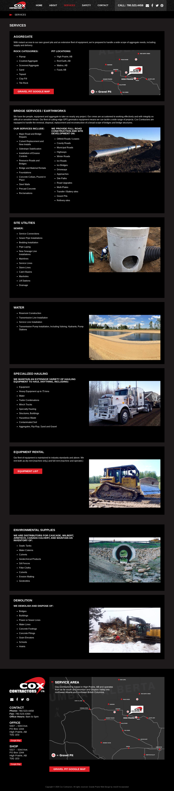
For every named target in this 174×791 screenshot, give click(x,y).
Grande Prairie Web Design (99, 787)
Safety (86, 5)
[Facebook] (152, 5)
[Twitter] (157, 5)
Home (39, 5)
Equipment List (28, 471)
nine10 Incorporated (121, 787)
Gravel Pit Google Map (34, 91)
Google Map (15, 740)
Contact (103, 5)
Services (69, 5)
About (53, 5)
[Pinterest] (162, 5)
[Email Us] (147, 5)
